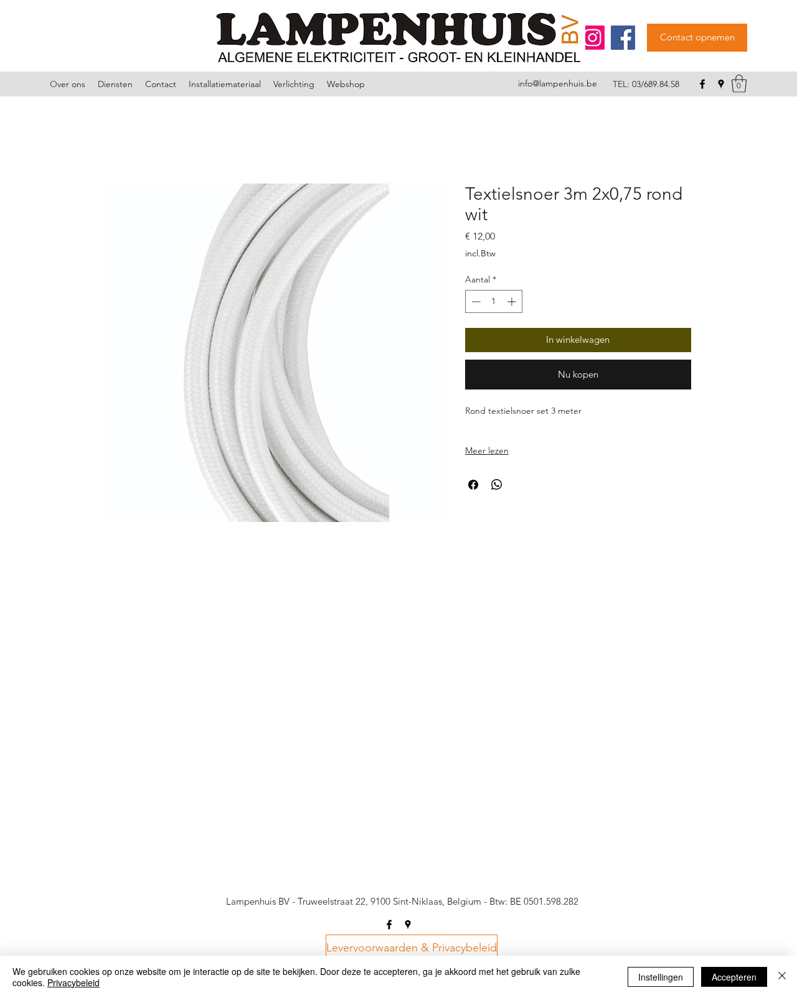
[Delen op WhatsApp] (496, 484)
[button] (739, 84)
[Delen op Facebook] (473, 484)
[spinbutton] (494, 301)
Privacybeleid (73, 982)
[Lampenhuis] (592, 38)
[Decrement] (475, 301)
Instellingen (660, 977)
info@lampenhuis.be (557, 83)
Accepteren (734, 977)
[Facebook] (623, 38)
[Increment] (513, 301)
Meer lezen (487, 450)
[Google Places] (721, 84)
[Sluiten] (782, 977)
